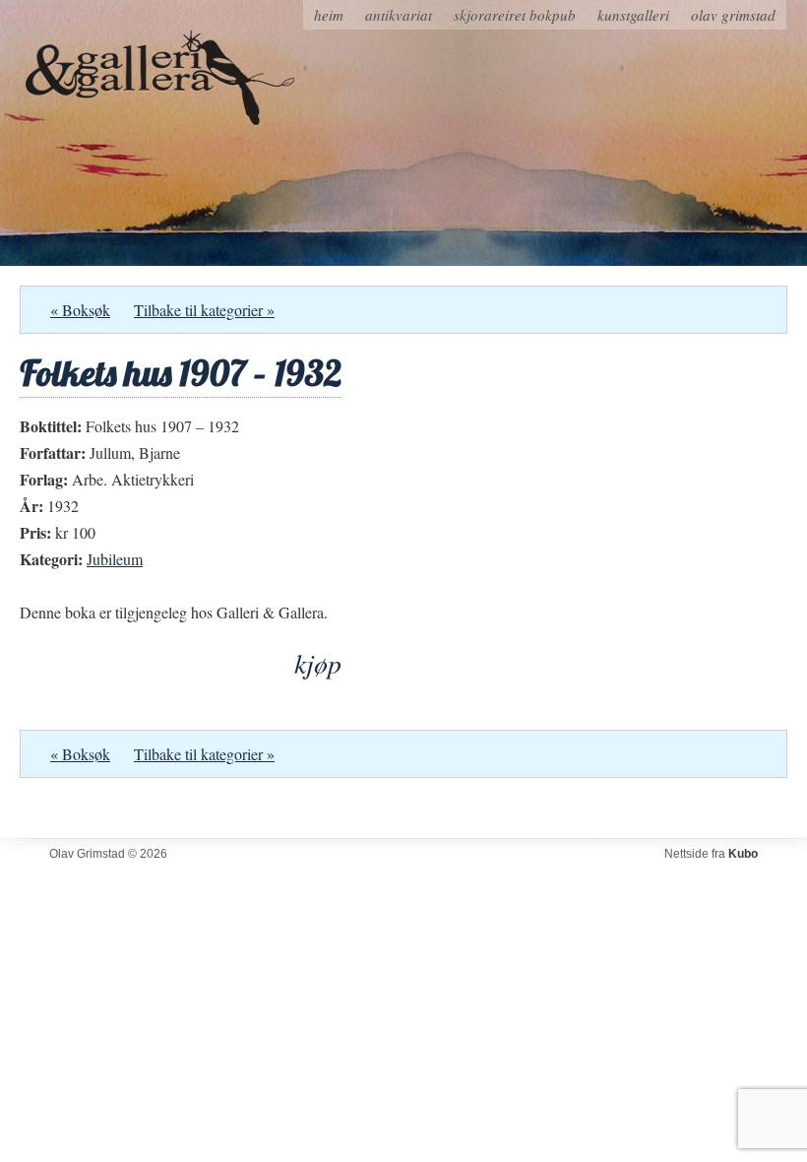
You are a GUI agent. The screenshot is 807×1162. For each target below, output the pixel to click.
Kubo (743, 854)
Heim (328, 15)
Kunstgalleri (633, 15)
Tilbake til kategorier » (204, 309)
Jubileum (115, 559)
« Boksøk (80, 309)
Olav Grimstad (733, 15)
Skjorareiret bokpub (515, 15)
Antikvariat (398, 15)
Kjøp (317, 663)
